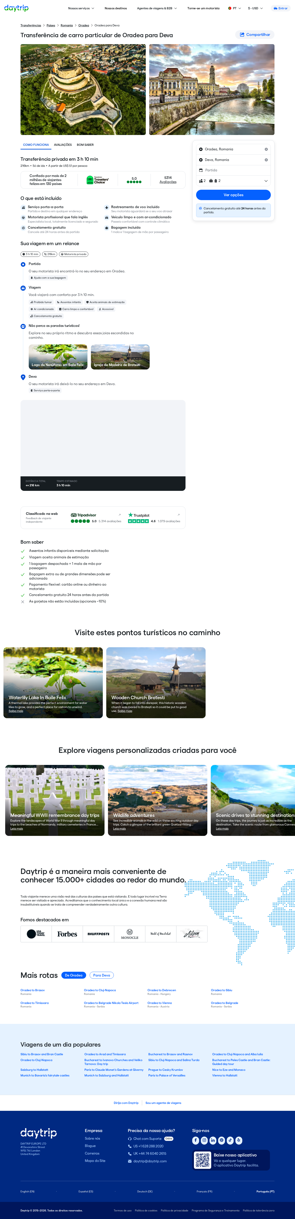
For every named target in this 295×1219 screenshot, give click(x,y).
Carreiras (92, 1153)
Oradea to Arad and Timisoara (105, 1054)
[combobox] (233, 149)
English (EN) (27, 1191)
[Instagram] (204, 1141)
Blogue (90, 1146)
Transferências (31, 25)
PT (234, 8)
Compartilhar (258, 34)
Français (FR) (204, 1191)
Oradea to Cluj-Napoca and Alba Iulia (237, 1054)
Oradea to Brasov (33, 990)
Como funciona (36, 144)
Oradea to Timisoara (35, 1003)
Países (51, 25)
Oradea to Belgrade (224, 1003)
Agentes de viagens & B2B (154, 8)
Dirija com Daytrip (126, 1103)
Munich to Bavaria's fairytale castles (45, 1075)
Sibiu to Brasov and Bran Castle (42, 1054)
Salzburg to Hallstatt (34, 1069)
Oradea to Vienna (160, 1003)
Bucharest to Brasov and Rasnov (170, 1054)
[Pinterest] (221, 1141)
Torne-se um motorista (203, 8)
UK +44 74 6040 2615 (149, 1153)
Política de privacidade (174, 1210)
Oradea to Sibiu (221, 990)
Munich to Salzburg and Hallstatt (106, 1075)
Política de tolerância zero (258, 1210)
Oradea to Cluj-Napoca (100, 990)
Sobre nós (92, 1138)
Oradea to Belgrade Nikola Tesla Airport (111, 1003)
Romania (67, 25)
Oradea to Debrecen (162, 990)
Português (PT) (265, 1191)
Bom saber (85, 144)
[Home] (16, 8)
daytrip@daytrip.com (150, 1161)
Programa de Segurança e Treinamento (215, 1210)
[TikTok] (230, 1141)
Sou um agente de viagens (163, 1103)
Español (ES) (86, 1191)
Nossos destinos (116, 8)
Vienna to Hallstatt (224, 1075)
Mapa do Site (95, 1161)
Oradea (83, 25)
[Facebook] (195, 1141)
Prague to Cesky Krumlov (165, 1069)
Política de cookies (146, 1210)
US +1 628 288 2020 (148, 1146)
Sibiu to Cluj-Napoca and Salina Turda (173, 1060)
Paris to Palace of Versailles (166, 1075)
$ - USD (253, 8)
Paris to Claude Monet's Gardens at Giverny (113, 1069)
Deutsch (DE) (144, 1191)
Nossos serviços (79, 8)
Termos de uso (123, 1210)
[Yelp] (238, 1141)
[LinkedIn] (212, 1141)
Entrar (283, 8)
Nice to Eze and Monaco (228, 1069)
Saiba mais (16, 711)
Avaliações (63, 144)
